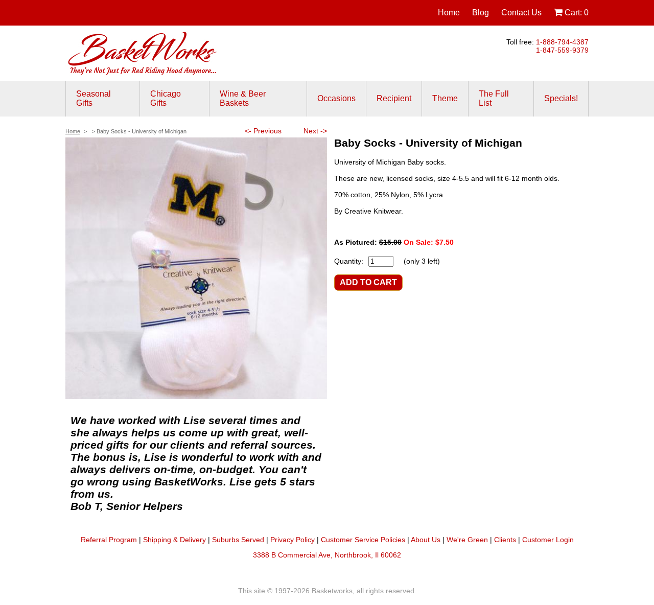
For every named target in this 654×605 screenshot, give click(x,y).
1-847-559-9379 (562, 50)
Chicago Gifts (165, 98)
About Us (425, 540)
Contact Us (521, 12)
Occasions (336, 98)
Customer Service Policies (363, 540)
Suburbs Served (238, 540)
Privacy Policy (292, 540)
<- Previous (263, 131)
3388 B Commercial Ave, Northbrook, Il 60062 (327, 555)
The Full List (494, 98)
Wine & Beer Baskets (243, 98)
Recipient (394, 98)
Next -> (315, 131)
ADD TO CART (368, 282)
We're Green (467, 540)
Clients (505, 540)
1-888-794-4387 (562, 42)
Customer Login (548, 540)
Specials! (561, 98)
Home (449, 12)
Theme (445, 98)
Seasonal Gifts (93, 98)
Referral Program (109, 540)
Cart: (576, 12)
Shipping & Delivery (174, 540)
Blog (480, 12)
